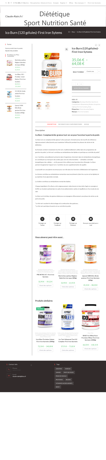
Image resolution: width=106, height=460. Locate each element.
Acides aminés (38, 333)
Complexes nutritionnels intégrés (45, 334)
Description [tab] (51, 124)
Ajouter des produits (11, 51)
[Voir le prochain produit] (99, 45)
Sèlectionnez (78, 72)
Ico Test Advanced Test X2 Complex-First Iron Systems (68, 340)
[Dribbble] (13, 3)
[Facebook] (8, 3)
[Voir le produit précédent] (96, 45)
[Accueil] (69, 32)
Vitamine (68, 336)
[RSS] (24, 3)
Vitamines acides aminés (64, 383)
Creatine (59, 368)
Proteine (64, 273)
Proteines (59, 379)
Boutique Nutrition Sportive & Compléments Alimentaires (44, 270)
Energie (56, 3)
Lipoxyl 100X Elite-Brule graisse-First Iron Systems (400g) (90, 278)
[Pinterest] (11, 3)
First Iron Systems (94, 3)
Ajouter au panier (81, 88)
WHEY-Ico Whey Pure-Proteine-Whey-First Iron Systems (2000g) (90, 338)
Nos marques (79, 3)
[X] (6, 3)
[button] (66, 49)
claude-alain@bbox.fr (19, 376)
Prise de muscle (61, 376)
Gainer (41, 336)
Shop (89, 107)
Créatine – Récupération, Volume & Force (37, 3)
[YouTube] (19, 3)
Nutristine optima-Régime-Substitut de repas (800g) (67, 277)
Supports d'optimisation (71, 335)
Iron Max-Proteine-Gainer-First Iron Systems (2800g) (45, 340)
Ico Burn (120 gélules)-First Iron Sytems (89, 32)
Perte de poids (84, 109)
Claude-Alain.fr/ (14, 16)
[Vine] (21, 3)
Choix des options (45, 285)
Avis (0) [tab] (86, 124)
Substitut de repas (73, 273)
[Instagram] (16, 3)
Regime (62, 3)
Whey (71, 3)
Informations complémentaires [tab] (70, 124)
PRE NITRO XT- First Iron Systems (45, 276)
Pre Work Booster (46, 272)
